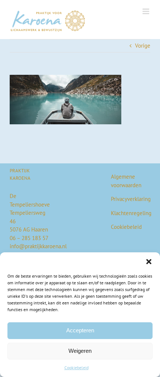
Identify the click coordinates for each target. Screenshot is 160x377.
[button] (149, 261)
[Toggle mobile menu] (146, 11)
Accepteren (80, 330)
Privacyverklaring (131, 198)
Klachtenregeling (131, 213)
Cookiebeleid (76, 367)
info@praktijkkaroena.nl (38, 246)
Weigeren (80, 351)
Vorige (142, 45)
